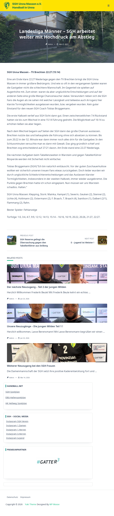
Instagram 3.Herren (16, 433)
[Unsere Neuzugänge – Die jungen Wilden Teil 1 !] (57, 313)
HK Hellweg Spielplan (16, 403)
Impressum (25, 497)
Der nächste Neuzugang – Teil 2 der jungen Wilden (36, 287)
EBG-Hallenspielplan (15, 397)
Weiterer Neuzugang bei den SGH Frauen (31, 365)
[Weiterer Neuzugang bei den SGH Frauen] (57, 352)
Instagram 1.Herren (16, 429)
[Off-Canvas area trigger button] (108, 5)
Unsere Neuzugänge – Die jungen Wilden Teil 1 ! (35, 326)
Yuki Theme (30, 504)
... (89, 292)
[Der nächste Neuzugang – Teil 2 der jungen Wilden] (57, 273)
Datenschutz (12, 497)
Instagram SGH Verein (17, 421)
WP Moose (54, 504)
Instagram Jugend (15, 438)
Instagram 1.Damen (16, 425)
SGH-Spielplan (12, 391)
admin (50, 44)
